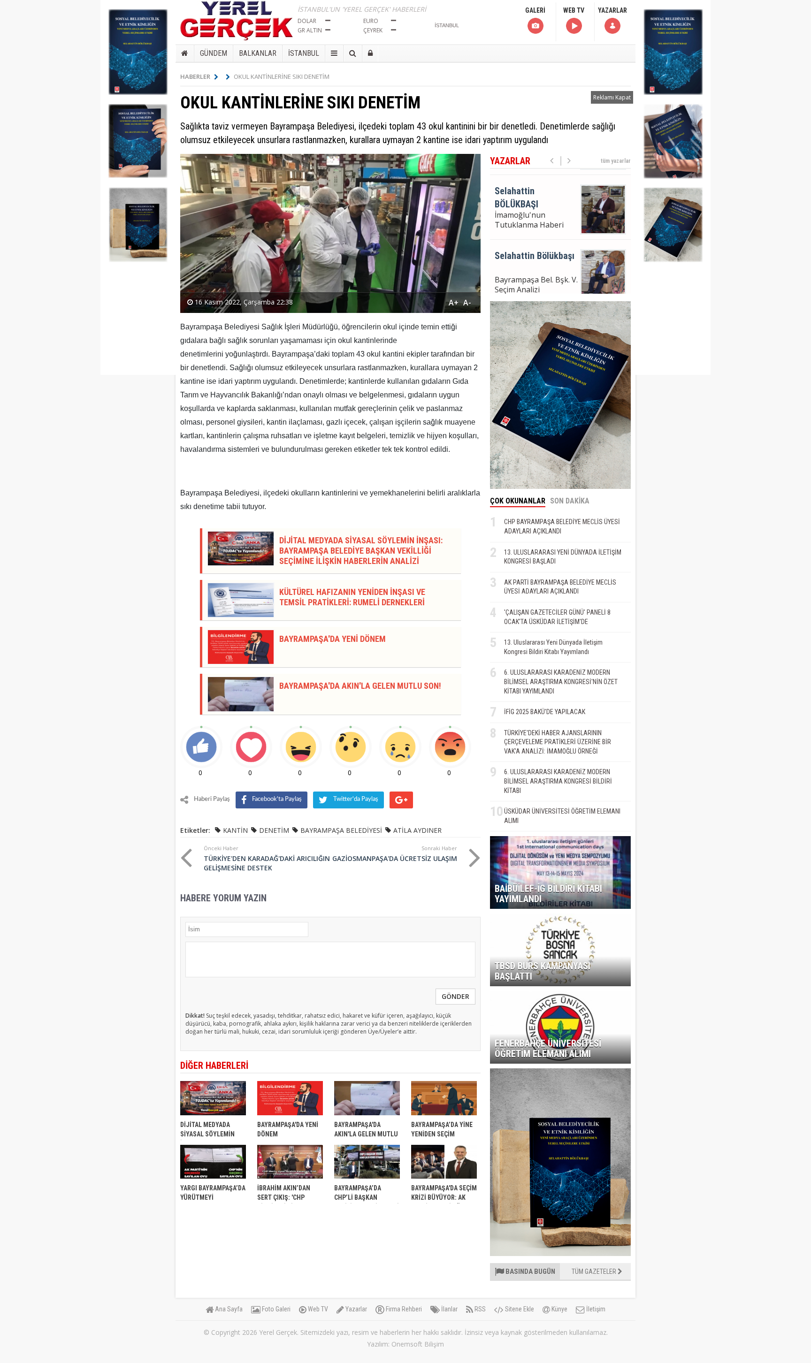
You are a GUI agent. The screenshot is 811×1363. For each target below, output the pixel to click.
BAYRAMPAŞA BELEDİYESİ (341, 830)
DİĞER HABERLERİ (214, 1065)
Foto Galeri (275, 1309)
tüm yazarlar (616, 161)
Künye (558, 1309)
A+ (454, 302)
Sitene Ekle (519, 1309)
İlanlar (449, 1309)
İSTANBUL (303, 53)
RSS (479, 1309)
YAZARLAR (612, 10)
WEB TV (573, 10)
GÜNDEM (213, 53)
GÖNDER (455, 996)
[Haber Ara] (353, 53)
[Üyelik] (370, 53)
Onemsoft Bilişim (417, 1344)
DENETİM (274, 830)
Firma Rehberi (403, 1309)
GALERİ (535, 10)
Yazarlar (355, 1309)
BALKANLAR (257, 53)
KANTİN (235, 830)
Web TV (317, 1309)
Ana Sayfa (228, 1309)
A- (467, 302)
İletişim (595, 1309)
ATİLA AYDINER (417, 830)
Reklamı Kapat (612, 97)
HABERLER (195, 76)
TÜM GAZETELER (595, 1271)
